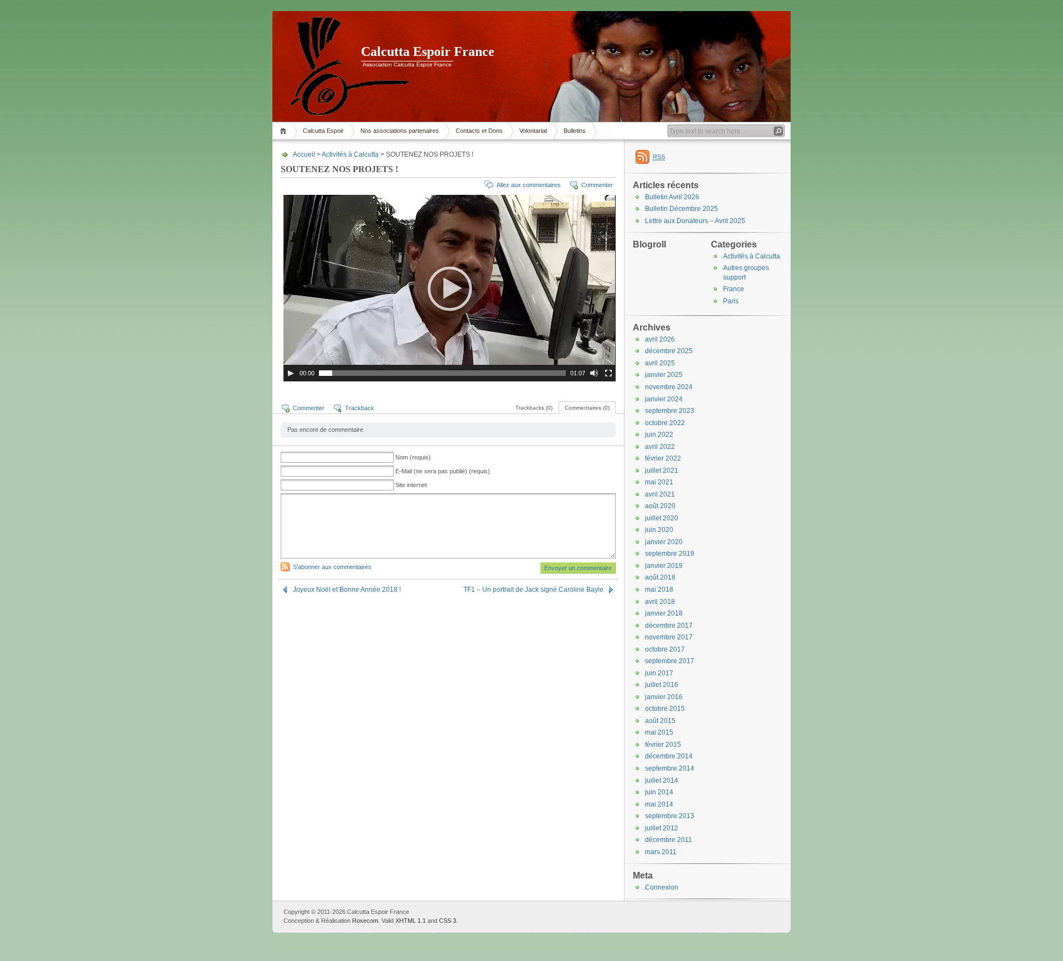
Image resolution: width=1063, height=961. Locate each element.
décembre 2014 (669, 756)
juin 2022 (659, 434)
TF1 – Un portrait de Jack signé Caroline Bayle (533, 589)
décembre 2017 (669, 625)
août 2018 (660, 577)
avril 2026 (660, 339)
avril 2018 (660, 602)
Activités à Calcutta (350, 154)
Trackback (359, 408)
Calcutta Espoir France (427, 51)
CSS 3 (447, 920)
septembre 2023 (669, 411)
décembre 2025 (669, 351)
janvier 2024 (664, 399)
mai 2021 (659, 482)
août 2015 (660, 721)
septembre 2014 (669, 768)
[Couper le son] (594, 373)
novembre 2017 (669, 637)
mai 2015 (659, 732)
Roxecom (365, 920)
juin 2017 (659, 673)
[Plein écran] (608, 373)
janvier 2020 (664, 542)
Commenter (597, 185)
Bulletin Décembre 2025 (681, 209)
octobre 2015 (665, 708)
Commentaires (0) (587, 408)
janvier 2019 (664, 566)
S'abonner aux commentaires (332, 567)
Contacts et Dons (479, 130)
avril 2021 (660, 494)
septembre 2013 (669, 816)
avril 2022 (660, 447)
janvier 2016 (664, 697)
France (733, 289)
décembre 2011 (668, 840)
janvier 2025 (664, 375)
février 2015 (663, 744)
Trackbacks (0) (534, 408)
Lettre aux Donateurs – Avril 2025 (695, 221)
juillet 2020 (661, 518)
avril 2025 (660, 363)
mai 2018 (659, 589)
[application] (449, 288)
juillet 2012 (661, 828)
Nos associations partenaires (399, 130)
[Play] (290, 373)
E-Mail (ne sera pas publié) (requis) (442, 471)
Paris (731, 301)
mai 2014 (659, 804)
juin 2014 (659, 792)
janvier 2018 (664, 613)
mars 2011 (661, 852)
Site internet (411, 485)
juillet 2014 (661, 780)
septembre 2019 (669, 553)
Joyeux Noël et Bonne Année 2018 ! (347, 589)
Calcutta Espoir (323, 130)
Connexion (661, 887)
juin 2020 (659, 530)
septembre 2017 (669, 661)
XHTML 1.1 (410, 920)
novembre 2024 (669, 387)
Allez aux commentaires (529, 185)
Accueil (284, 131)
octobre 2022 (665, 423)
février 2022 (663, 458)
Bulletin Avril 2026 (672, 197)
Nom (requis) (413, 457)
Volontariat (533, 130)
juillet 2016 (661, 685)
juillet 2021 (661, 470)
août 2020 (660, 506)
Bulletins (575, 130)
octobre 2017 (665, 649)
